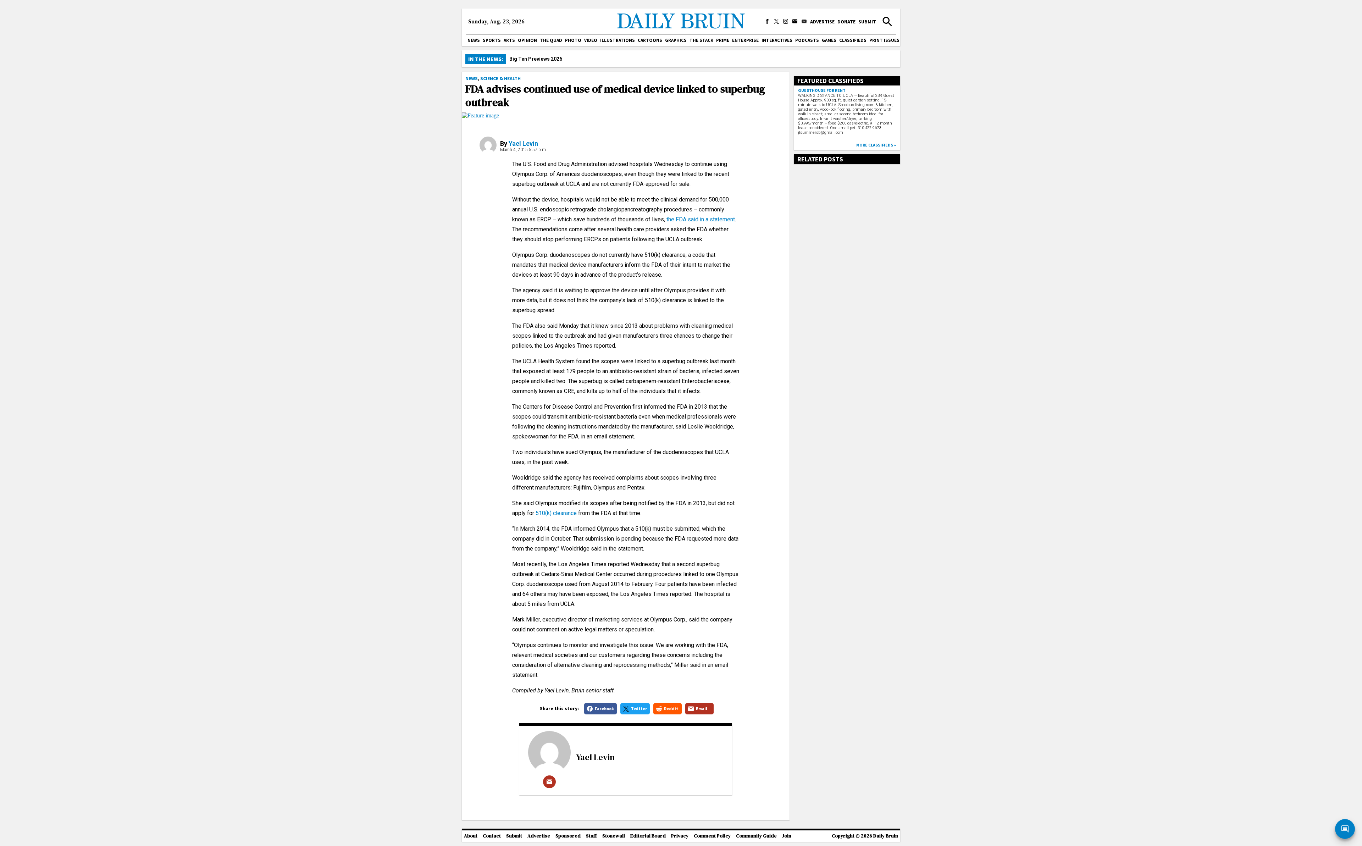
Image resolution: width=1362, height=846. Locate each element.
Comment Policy (712, 836)
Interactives (777, 40)
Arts (509, 40)
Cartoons (650, 40)
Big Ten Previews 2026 (535, 59)
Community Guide (756, 836)
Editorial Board (648, 836)
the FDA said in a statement (700, 219)
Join (786, 836)
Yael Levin (523, 143)
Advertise (822, 21)
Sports (492, 40)
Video (590, 40)
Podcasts (807, 40)
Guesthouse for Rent (822, 90)
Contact (492, 836)
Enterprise (745, 40)
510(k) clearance (555, 513)
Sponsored (568, 836)
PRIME (722, 40)
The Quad (551, 40)
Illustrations (617, 40)
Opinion (527, 40)
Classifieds (853, 40)
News (473, 40)
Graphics (676, 40)
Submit (867, 21)
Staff (591, 836)
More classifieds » (876, 145)
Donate (846, 21)
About (470, 836)
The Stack (701, 40)
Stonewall (613, 836)
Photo (573, 40)
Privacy (679, 836)
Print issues (884, 40)
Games (829, 40)
